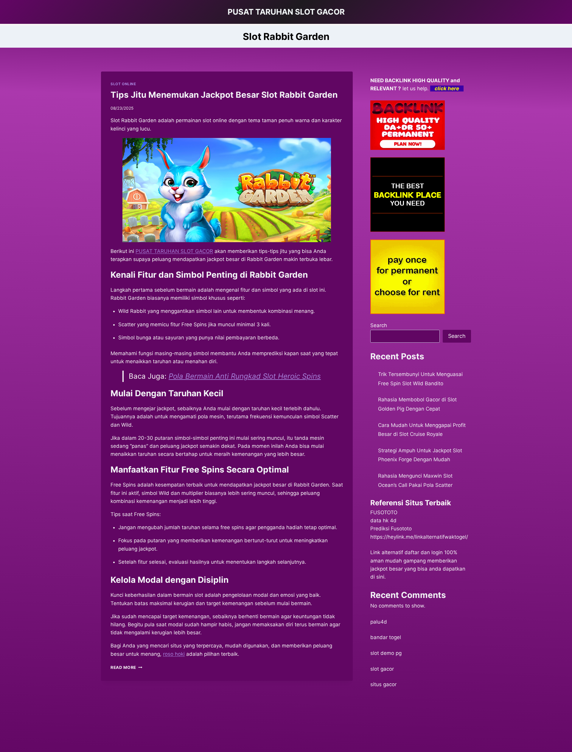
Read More (126, 667)
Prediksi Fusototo (391, 529)
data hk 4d (383, 520)
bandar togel (385, 637)
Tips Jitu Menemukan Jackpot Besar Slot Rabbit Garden (224, 95)
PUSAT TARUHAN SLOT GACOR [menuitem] (174, 251)
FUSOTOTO (383, 512)
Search (378, 325)
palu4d (378, 622)
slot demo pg (386, 653)
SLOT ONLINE (123, 84)
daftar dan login (424, 552)
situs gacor (383, 684)
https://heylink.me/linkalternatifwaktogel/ (419, 537)
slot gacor (382, 669)
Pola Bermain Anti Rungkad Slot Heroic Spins (245, 376)
